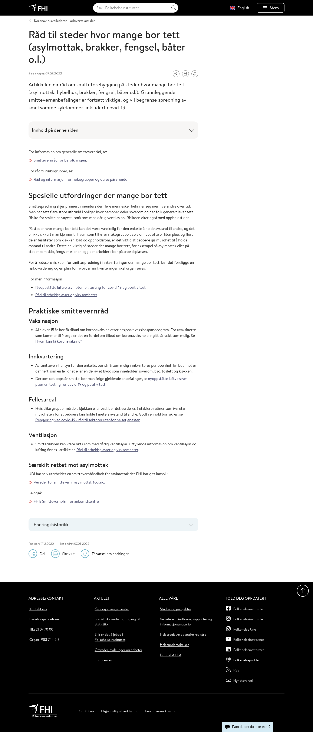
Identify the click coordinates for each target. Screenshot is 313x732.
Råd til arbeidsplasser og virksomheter (66, 294)
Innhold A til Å (170, 655)
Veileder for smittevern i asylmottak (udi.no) (69, 482)
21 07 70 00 (44, 629)
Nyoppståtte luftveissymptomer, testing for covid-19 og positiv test (90, 287)
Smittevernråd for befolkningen (60, 160)
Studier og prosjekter (175, 608)
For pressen (103, 660)
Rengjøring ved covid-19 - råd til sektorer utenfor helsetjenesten (87, 420)
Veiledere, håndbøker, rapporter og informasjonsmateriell (186, 622)
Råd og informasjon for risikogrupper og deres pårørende (80, 179)
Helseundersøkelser (174, 644)
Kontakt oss (38, 608)
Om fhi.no (86, 711)
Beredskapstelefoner (44, 619)
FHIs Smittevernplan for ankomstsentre (66, 501)
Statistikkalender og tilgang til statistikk (117, 622)
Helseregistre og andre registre (183, 634)
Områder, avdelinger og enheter (118, 649)
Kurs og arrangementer (112, 608)
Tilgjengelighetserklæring (119, 711)
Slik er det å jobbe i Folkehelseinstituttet (110, 637)
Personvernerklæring (160, 711)
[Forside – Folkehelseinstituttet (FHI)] (38, 8)
